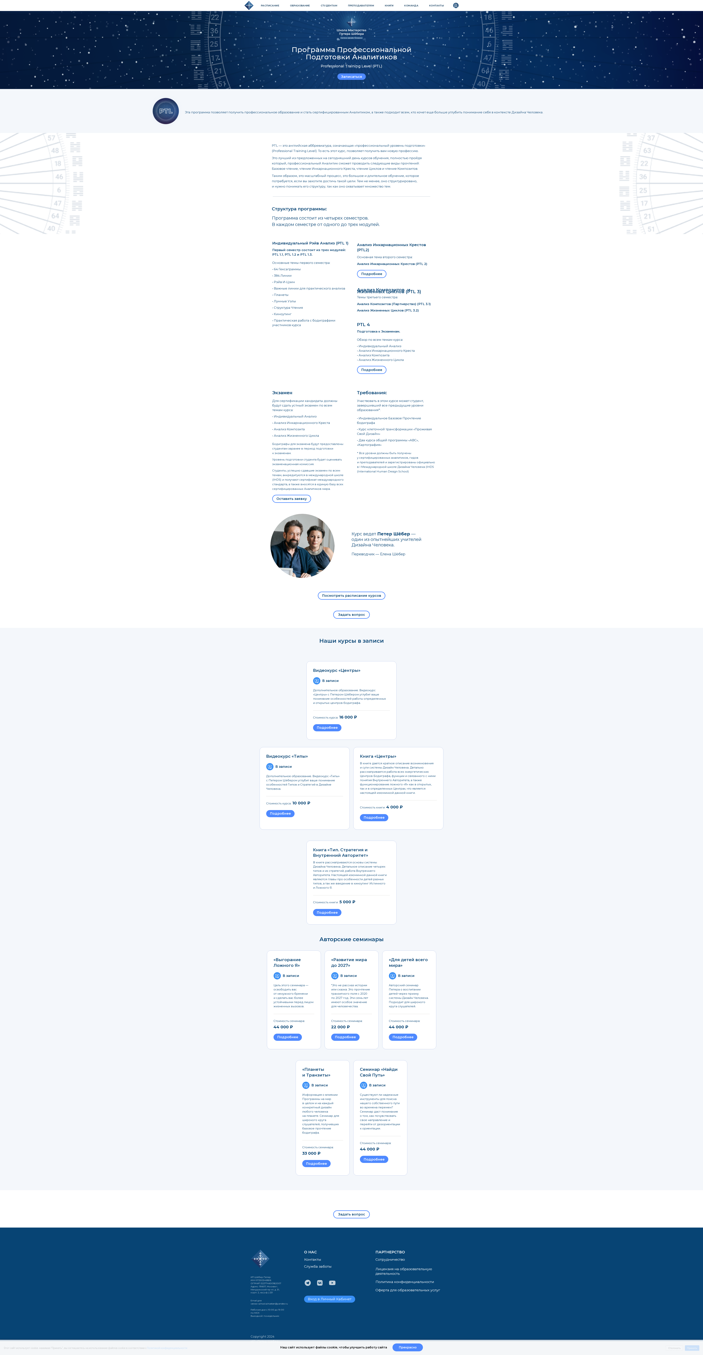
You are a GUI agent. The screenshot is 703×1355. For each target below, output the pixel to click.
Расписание (270, 5)
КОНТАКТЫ (436, 5)
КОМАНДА (411, 5)
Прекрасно (408, 1347)
